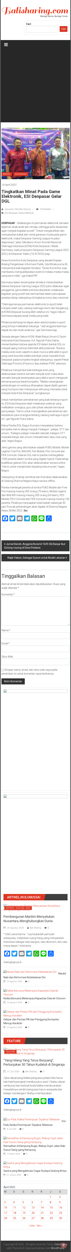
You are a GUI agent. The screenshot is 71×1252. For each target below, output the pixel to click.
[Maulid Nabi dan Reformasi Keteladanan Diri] (29, 971)
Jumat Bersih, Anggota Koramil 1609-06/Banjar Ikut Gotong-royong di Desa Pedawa (34, 546)
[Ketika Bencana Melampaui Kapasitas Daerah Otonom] (34, 992)
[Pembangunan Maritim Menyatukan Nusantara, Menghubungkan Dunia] (35, 907)
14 (42, 1207)
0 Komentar (45, 209)
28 (42, 1218)
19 (24, 1212)
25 (14, 1218)
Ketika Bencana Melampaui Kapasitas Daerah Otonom (34, 998)
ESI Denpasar (11, 213)
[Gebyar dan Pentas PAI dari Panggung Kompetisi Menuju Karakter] (34, 1013)
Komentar (8, 594)
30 (60, 1218)
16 (60, 1207)
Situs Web (7, 656)
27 (33, 1218)
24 (5, 1218)
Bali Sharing (35, 928)
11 (14, 1207)
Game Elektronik (26, 213)
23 (60, 1212)
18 (14, 1212)
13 (33, 1207)
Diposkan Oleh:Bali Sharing (17, 209)
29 (51, 1218)
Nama (5, 630)
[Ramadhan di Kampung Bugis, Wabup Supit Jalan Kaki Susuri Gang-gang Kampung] (34, 1139)
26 (24, 1218)
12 (24, 1207)
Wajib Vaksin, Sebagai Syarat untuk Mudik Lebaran (36, 557)
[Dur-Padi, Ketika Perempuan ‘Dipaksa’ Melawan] (31, 1119)
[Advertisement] (35, 86)
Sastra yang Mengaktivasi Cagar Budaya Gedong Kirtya (34, 1170)
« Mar (32, 1225)
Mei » (39, 1225)
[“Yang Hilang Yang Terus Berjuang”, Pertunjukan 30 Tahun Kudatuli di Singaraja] (35, 1051)
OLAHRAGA (21, 174)
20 (33, 1212)
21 (42, 1212)
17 (5, 1212)
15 (51, 1207)
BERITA (6, 174)
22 (51, 1212)
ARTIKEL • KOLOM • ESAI (18, 908)
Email (5, 643)
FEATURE (10, 1051)
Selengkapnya (11, 962)
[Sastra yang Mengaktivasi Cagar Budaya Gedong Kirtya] (34, 1164)
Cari (28, 23)
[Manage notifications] (63, 1245)
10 (5, 1207)
